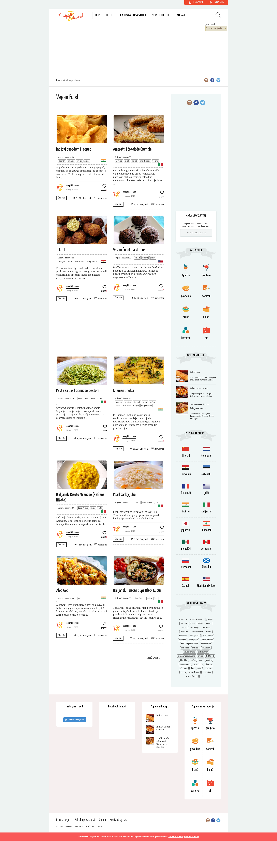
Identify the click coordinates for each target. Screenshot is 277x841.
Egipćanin (186, 474)
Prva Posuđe (83, 398)
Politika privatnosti (85, 820)
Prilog (86, 161)
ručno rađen (208, 636)
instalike (195, 648)
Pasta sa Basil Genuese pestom (77, 390)
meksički (186, 548)
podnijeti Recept (161, 15)
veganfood (207, 672)
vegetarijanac (191, 676)
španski (186, 585)
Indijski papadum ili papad (73, 149)
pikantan (183, 668)
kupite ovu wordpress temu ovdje (184, 837)
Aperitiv (62, 161)
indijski (186, 511)
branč (70, 262)
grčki (206, 493)
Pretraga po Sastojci (133, 15)
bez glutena (195, 636)
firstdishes (184, 632)
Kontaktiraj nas (118, 820)
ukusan (209, 668)
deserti (134, 161)
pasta (100, 398)
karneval (185, 338)
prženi (79, 161)
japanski (185, 530)
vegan (183, 672)
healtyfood (193, 640)
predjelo (71, 161)
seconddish (198, 664)
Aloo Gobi (62, 590)
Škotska (206, 567)
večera (152, 402)
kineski (186, 455)
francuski (186, 493)
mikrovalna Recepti (131, 406)
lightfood (210, 656)
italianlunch (203, 652)
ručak (92, 398)
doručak (119, 161)
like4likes (184, 660)
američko (183, 619)
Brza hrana (79, 262)
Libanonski (206, 530)
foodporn (183, 636)
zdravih (182, 640)
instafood (185, 648)
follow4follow (197, 632)
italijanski (206, 511)
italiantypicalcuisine (186, 656)
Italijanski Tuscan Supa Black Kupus (137, 590)
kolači (127, 161)
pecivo (155, 161)
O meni (102, 820)
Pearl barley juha (124, 494)
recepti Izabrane (72, 185)
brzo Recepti (145, 161)
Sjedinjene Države (206, 585)
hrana (208, 632)
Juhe (156, 502)
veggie (203, 676)
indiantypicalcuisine (189, 644)
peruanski (206, 548)
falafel (60, 250)
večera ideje (194, 628)
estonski (206, 474)
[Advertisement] (138, 52)
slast (192, 668)
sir (206, 338)
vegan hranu (194, 672)
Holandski (206, 455)
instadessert (206, 644)
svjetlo (200, 656)
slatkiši (200, 668)
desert (208, 623)
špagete (209, 664)
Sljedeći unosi (152, 658)
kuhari (181, 15)
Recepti (110, 15)
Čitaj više (61, 198)
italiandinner (189, 652)
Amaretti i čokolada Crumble (132, 149)
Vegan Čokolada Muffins (129, 250)
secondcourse (185, 664)
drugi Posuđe (92, 262)
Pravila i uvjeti (63, 820)
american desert (196, 619)
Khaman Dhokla (123, 390)
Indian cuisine (207, 640)
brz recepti (206, 628)
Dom (97, 15)
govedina (186, 296)
